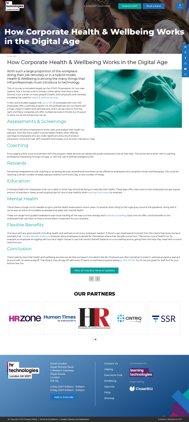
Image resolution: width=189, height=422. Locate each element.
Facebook (185, 58)
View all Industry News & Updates (94, 270)
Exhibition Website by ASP (170, 419)
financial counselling (116, 215)
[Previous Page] (91, 278)
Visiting (108, 369)
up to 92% (47, 103)
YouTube (185, 69)
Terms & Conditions (49, 419)
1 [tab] (93, 339)
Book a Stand (154, 6)
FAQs (107, 392)
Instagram (185, 63)
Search (185, 74)
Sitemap (109, 398)
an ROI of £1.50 (127, 260)
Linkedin (185, 47)
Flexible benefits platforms (36, 236)
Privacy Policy (30, 419)
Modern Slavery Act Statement (74, 419)
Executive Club (113, 375)
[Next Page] (97, 278)
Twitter (185, 52)
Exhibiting (110, 381)
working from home (98, 192)
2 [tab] (95, 339)
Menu (180, 7)
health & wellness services (44, 97)
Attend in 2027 (130, 6)
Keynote (109, 386)
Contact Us (111, 363)
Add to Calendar (64, 397)
